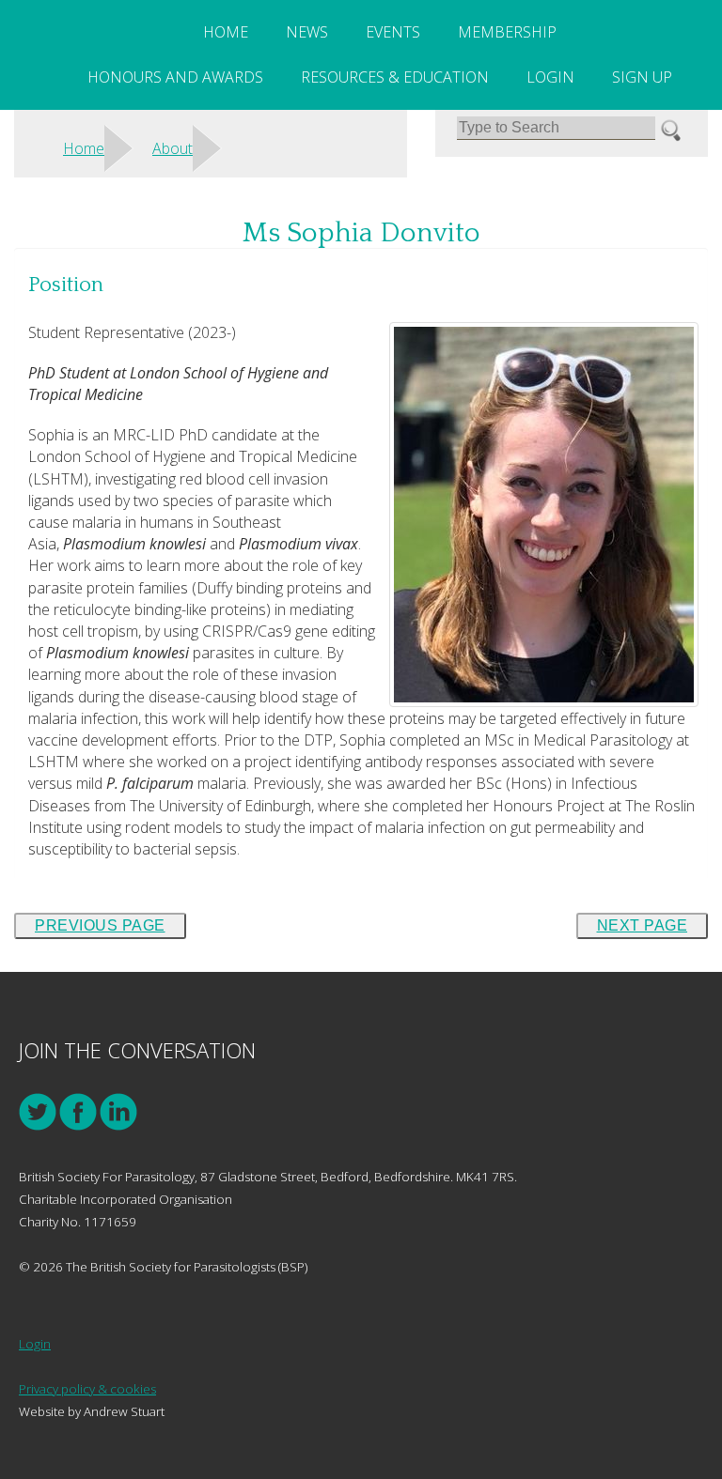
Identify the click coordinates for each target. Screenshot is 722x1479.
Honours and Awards (175, 77)
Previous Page (100, 925)
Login (550, 77)
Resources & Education (395, 77)
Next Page (642, 925)
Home (225, 32)
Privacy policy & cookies (87, 1388)
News (307, 32)
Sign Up (642, 77)
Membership (507, 32)
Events (393, 32)
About (172, 148)
